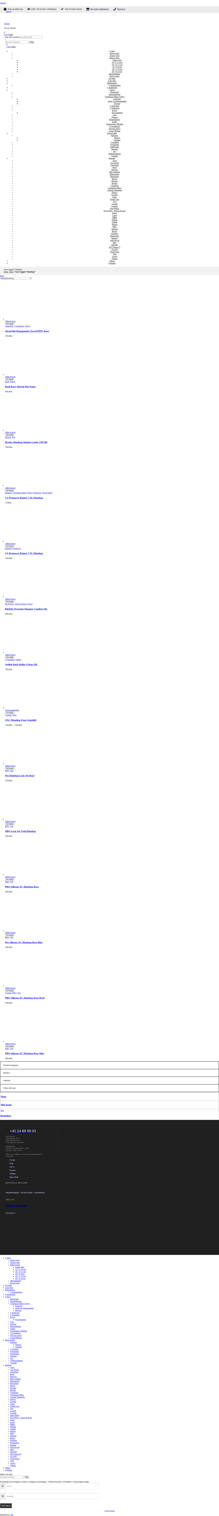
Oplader (117, 140)
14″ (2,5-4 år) (117, 62)
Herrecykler (114, 53)
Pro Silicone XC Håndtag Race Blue (24, 942)
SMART (114, 245)
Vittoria (115, 259)
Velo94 (3, 3)
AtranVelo (115, 165)
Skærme (114, 149)
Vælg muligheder (12, 710)
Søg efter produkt (12, 37)
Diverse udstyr (114, 129)
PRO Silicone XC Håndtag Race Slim (24, 1053)
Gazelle (115, 204)
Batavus (114, 170)
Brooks (114, 183)
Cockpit (8, 715)
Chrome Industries (114, 190)
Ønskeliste (5, 1115)
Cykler (112, 51)
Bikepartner (114, 174)
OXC (14, 715)
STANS (114, 250)
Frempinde (114, 145)
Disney (114, 193)
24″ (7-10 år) (117, 69)
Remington (114, 236)
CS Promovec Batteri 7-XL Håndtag (24, 497)
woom (114, 256)
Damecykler (115, 56)
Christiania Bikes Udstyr (114, 97)
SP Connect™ (114, 247)
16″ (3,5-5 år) (117, 65)
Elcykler (112, 78)
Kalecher (117, 99)
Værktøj (114, 156)
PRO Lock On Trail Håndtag (20, 831)
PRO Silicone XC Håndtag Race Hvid (24, 998)
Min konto (6, 1104)
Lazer (114, 215)
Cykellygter (114, 106)
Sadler (114, 122)
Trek (114, 254)
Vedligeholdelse (114, 154)
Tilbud (112, 261)
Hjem (6, 272)
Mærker (112, 158)
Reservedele (112, 133)
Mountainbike (114, 74)
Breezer (115, 181)
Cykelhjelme (112, 88)
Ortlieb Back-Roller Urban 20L (21, 664)
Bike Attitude (114, 172)
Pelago (114, 224)
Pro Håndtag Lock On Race (19, 775)
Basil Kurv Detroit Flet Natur (20, 386)
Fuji (114, 202)
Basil (115, 167)
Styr (114, 151)
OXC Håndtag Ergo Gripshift (20, 720)
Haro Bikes (114, 208)
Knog (114, 213)
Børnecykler (115, 58)
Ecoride (115, 195)
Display (117, 138)
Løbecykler (117, 60)
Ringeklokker (114, 120)
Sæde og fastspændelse (117, 101)
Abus (114, 161)
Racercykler (114, 76)
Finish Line (114, 199)
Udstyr (112, 90)
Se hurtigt (9, 324)
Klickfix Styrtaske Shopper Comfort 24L (26, 609)
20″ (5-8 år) (117, 67)
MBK (114, 218)
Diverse (117, 104)
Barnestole (114, 92)
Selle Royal (114, 240)
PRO (115, 227)
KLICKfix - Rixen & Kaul (15, 604)
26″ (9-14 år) (117, 72)
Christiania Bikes (114, 188)
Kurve (114, 110)
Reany (114, 231)
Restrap (115, 238)
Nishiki (114, 220)
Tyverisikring (114, 126)
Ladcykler (112, 81)
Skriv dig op (6, 1506)
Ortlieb (114, 222)
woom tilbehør (114, 131)
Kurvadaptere (117, 113)
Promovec (37, 493)
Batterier (114, 135)
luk (12, 1515)
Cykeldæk (115, 142)
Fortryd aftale (109, 1511)
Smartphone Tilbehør (114, 124)
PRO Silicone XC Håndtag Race (22, 886)
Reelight (114, 234)
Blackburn (114, 177)
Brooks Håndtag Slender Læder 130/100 (26, 442)
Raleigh (115, 229)
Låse (114, 115)
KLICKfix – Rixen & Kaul (114, 211)
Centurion (115, 186)
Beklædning (112, 83)
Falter (114, 197)
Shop (11, 272)
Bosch (114, 179)
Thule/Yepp (114, 252)
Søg (31, 42)
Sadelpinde (114, 147)
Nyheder (112, 263)
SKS (114, 243)
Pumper (115, 117)
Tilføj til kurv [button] (10, 321)
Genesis (114, 206)
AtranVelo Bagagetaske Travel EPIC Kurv (27, 331)
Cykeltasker (114, 108)
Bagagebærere (114, 94)
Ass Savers (114, 163)
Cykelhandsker (115, 85)
